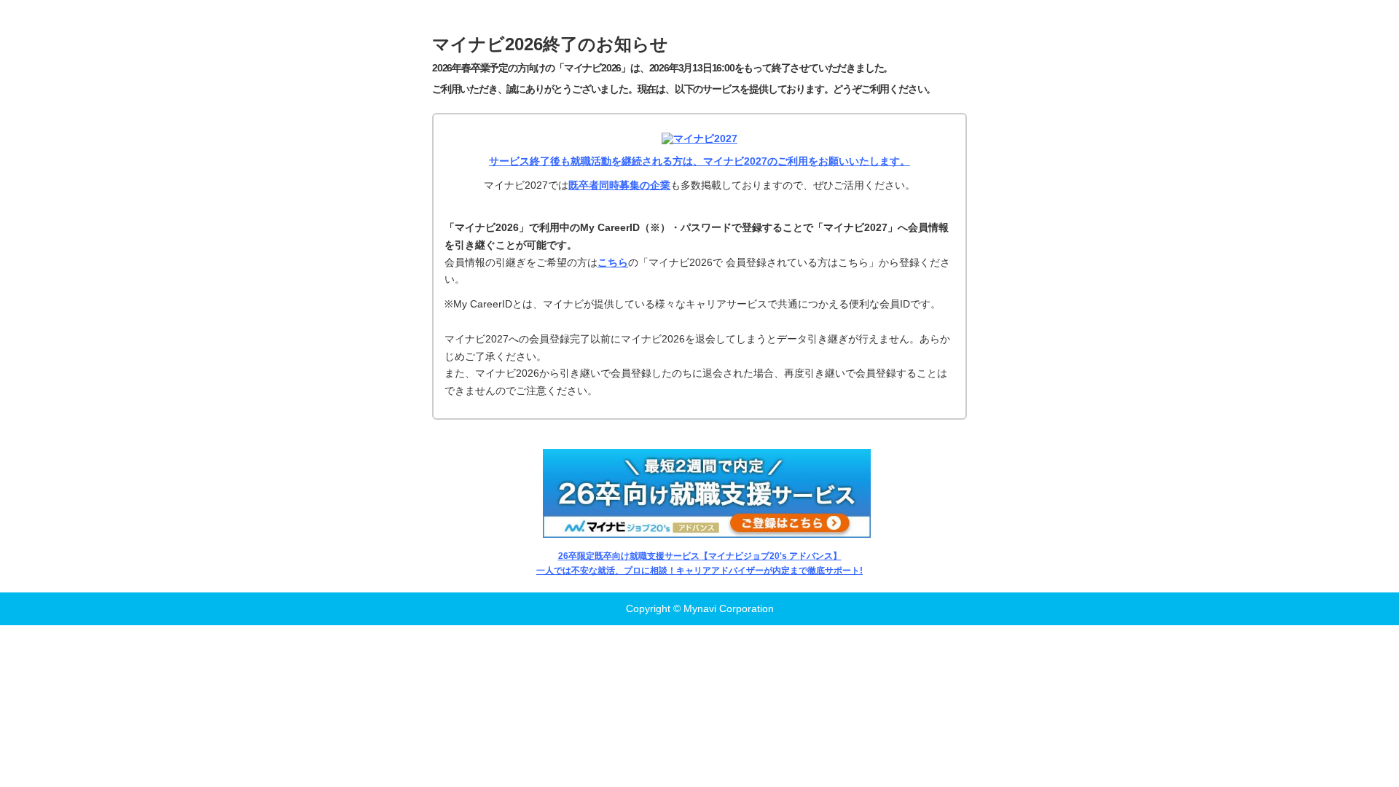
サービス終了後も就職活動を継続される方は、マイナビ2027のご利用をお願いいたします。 (699, 161)
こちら (612, 262)
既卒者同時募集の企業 (619, 185)
